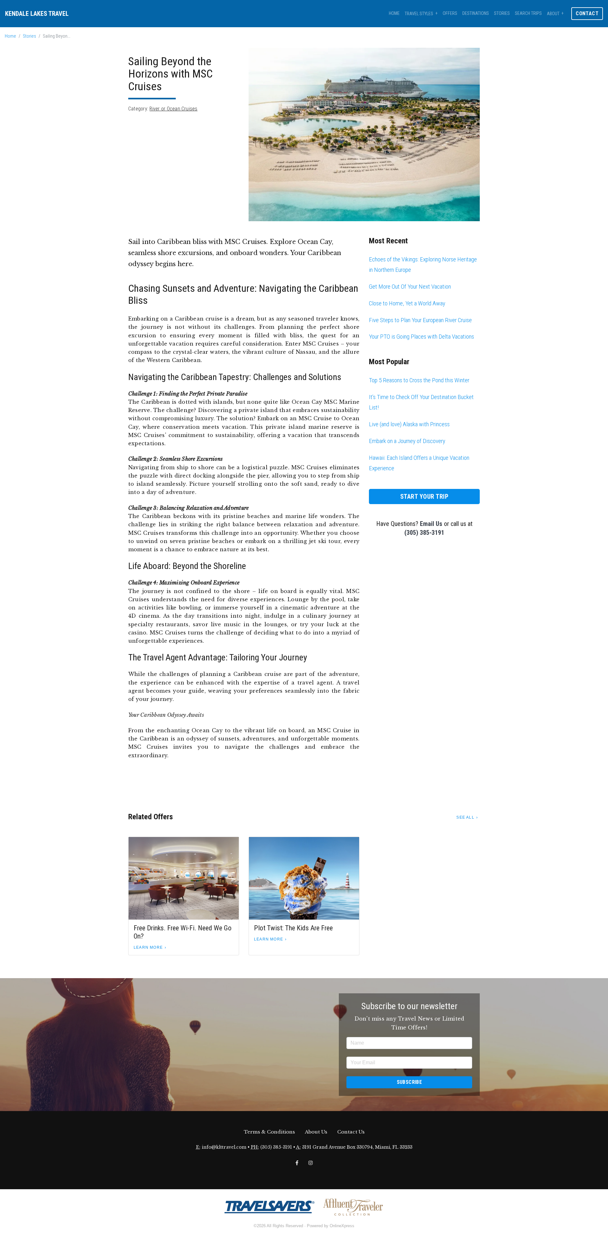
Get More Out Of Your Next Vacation (410, 286)
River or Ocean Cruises (173, 109)
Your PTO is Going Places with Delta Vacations (421, 336)
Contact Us (350, 1132)
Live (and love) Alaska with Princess (409, 424)
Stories (502, 13)
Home (394, 13)
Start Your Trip (424, 496)
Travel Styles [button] (419, 13)
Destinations (475, 13)
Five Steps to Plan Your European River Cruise (420, 320)
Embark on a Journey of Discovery (407, 441)
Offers (450, 13)
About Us (316, 1132)
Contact (587, 13)
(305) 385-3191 (424, 532)
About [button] (553, 13)
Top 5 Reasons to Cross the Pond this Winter (419, 380)
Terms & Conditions (269, 1132)
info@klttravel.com (224, 1147)
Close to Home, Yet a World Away (407, 303)
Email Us (431, 524)
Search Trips (528, 13)
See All (465, 817)
